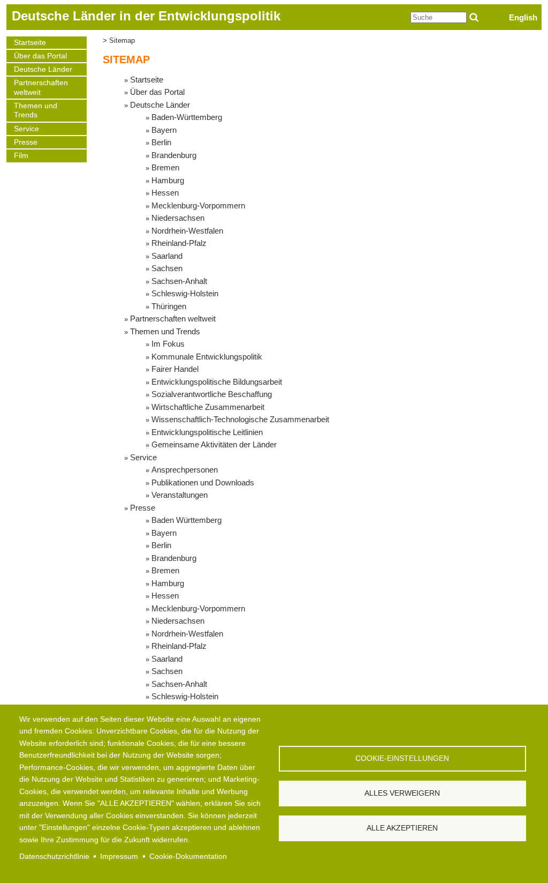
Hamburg (167, 180)
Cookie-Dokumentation (188, 856)
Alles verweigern (402, 793)
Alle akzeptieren (402, 828)
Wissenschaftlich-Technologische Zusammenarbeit (240, 419)
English (523, 17)
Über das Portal (40, 56)
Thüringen (168, 306)
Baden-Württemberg (186, 117)
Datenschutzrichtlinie (54, 856)
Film (21, 156)
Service (26, 129)
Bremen (165, 167)
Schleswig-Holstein (184, 293)
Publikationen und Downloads (202, 482)
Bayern (164, 129)
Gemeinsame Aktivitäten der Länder (214, 444)
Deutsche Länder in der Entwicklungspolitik (146, 16)
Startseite (30, 43)
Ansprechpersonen (184, 469)
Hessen (165, 192)
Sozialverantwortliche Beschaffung (211, 394)
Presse (25, 142)
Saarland (166, 255)
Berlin (161, 142)
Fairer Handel (175, 368)
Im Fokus (168, 343)
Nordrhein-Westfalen (187, 230)
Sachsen (166, 268)
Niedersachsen (177, 217)
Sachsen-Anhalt (179, 281)
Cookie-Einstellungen (402, 758)
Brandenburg (173, 155)
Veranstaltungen (179, 494)
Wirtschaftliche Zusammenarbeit (207, 406)
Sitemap (122, 40)
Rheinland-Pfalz (179, 243)
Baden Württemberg (186, 520)
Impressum (119, 856)
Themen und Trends (35, 110)
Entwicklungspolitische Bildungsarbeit (216, 381)
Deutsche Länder (43, 69)
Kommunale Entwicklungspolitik (206, 356)
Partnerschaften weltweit (41, 87)
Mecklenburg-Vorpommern (198, 205)
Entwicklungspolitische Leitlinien (207, 432)
